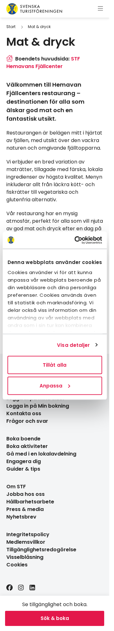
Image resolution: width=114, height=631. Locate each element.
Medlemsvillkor (25, 542)
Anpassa (51, 385)
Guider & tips (23, 469)
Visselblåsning (24, 557)
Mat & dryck (39, 26)
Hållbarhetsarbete (30, 501)
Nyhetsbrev (21, 516)
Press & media (25, 509)
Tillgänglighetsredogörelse (41, 549)
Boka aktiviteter (27, 446)
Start (11, 26)
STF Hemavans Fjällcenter (43, 62)
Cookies (17, 564)
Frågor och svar (27, 421)
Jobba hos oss (25, 494)
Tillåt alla (54, 365)
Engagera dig (23, 461)
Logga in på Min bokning (37, 406)
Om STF (16, 486)
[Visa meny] (100, 8)
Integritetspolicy (27, 534)
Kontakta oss (23, 413)
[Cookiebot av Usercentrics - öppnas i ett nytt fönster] (76, 240)
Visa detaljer (73, 344)
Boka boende (23, 438)
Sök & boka (55, 618)
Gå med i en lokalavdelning (41, 453)
